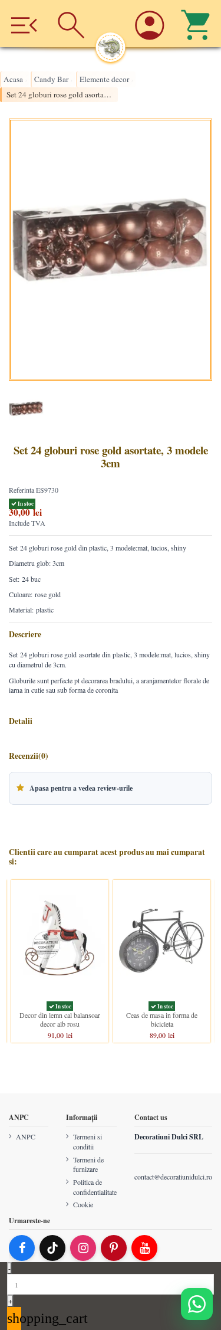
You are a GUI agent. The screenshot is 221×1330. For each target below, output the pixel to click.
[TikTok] (52, 1248)
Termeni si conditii (87, 1141)
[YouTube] (144, 1248)
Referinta (21, 489)
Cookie (83, 1204)
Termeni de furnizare (88, 1164)
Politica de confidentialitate (95, 1187)
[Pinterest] (114, 1248)
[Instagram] (83, 1248)
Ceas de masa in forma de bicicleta (161, 1019)
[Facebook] (22, 1248)
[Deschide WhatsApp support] (197, 1304)
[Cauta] (71, 23)
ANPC (25, 1136)
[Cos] (197, 23)
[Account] (150, 23)
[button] (110, 788)
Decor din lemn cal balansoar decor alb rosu (59, 1019)
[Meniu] (24, 23)
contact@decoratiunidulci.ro (173, 1176)
